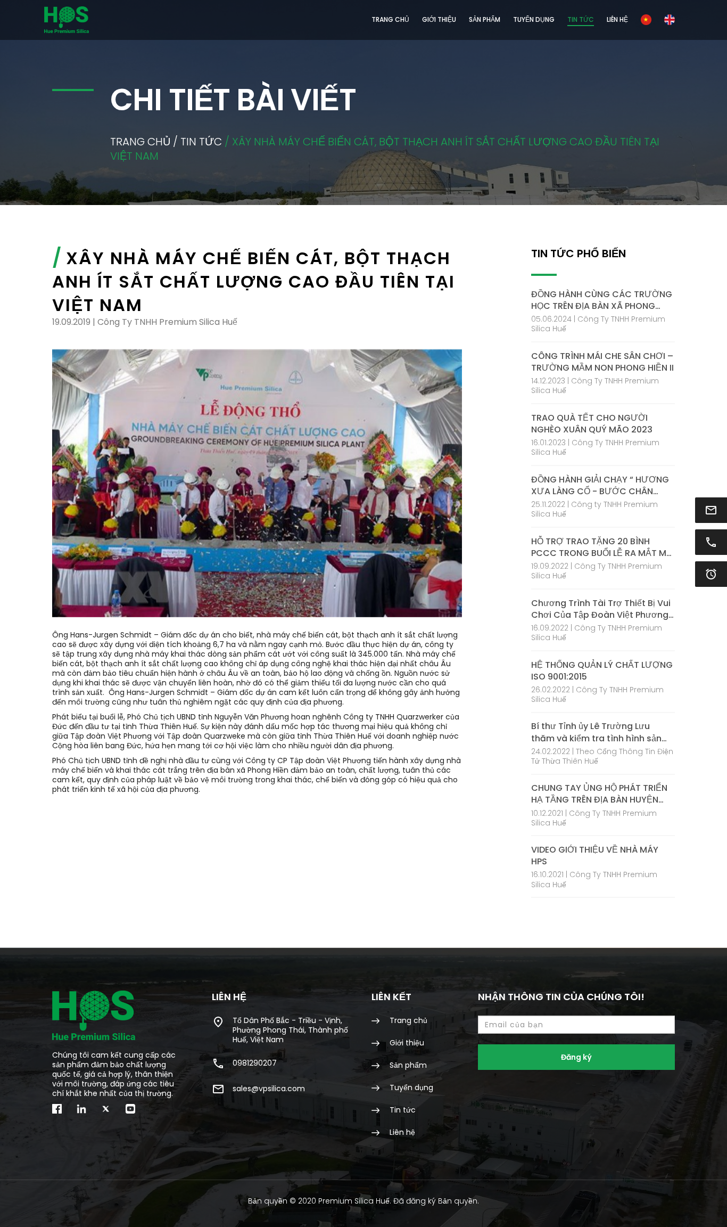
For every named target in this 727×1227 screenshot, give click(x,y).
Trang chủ (390, 19)
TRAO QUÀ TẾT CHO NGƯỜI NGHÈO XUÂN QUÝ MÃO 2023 (591, 424)
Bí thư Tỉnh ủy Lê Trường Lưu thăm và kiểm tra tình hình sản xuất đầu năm (596, 732)
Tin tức (580, 19)
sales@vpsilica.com (269, 1088)
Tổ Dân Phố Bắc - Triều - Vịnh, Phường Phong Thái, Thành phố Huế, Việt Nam (290, 1029)
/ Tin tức (197, 141)
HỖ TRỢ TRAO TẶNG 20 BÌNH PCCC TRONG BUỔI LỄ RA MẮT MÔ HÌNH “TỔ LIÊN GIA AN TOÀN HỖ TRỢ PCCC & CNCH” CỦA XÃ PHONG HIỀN (602, 547)
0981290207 (255, 1063)
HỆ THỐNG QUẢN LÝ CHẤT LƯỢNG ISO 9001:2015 (602, 671)
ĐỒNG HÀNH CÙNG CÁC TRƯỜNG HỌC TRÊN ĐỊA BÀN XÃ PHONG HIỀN (601, 300)
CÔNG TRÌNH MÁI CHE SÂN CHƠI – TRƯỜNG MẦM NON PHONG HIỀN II (602, 362)
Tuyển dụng (534, 19)
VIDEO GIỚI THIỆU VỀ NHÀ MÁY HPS (594, 856)
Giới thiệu (439, 19)
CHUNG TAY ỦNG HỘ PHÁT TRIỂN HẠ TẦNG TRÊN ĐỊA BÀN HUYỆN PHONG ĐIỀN (599, 794)
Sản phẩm (407, 1065)
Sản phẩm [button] (484, 19)
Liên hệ (617, 19)
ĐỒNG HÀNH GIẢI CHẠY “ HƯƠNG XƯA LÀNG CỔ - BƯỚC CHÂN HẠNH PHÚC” (600, 485)
